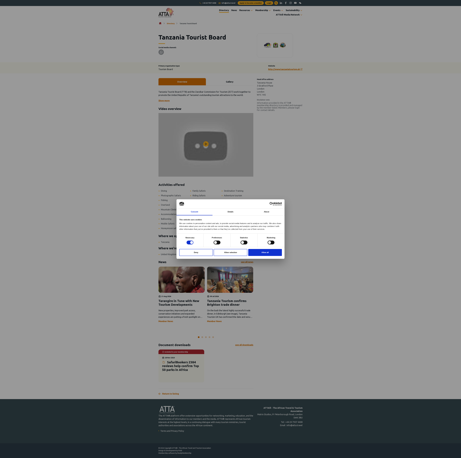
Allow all (265, 252)
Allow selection (230, 252)
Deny (196, 252)
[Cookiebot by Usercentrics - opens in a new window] (271, 204)
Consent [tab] (194, 212)
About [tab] (266, 212)
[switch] (217, 242)
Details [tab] (231, 212)
